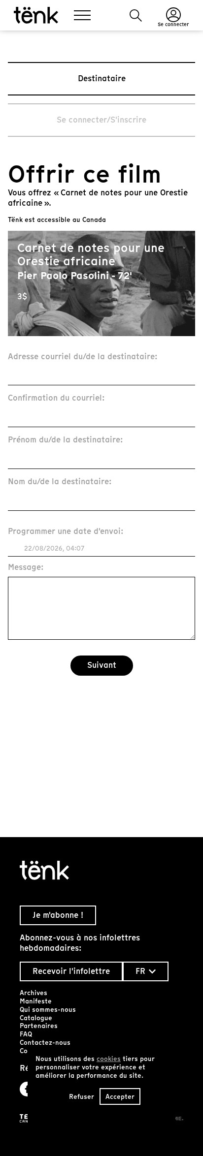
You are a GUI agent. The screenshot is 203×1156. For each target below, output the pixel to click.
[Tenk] (101, 870)
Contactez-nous (45, 1042)
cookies (109, 1058)
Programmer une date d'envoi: (66, 532)
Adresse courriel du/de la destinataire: (83, 357)
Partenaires (39, 1026)
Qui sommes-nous (48, 1009)
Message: (26, 567)
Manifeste (36, 1001)
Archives (33, 993)
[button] (136, 15)
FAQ (26, 1034)
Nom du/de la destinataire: (60, 482)
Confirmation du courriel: (56, 398)
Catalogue (36, 1018)
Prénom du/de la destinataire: (65, 440)
